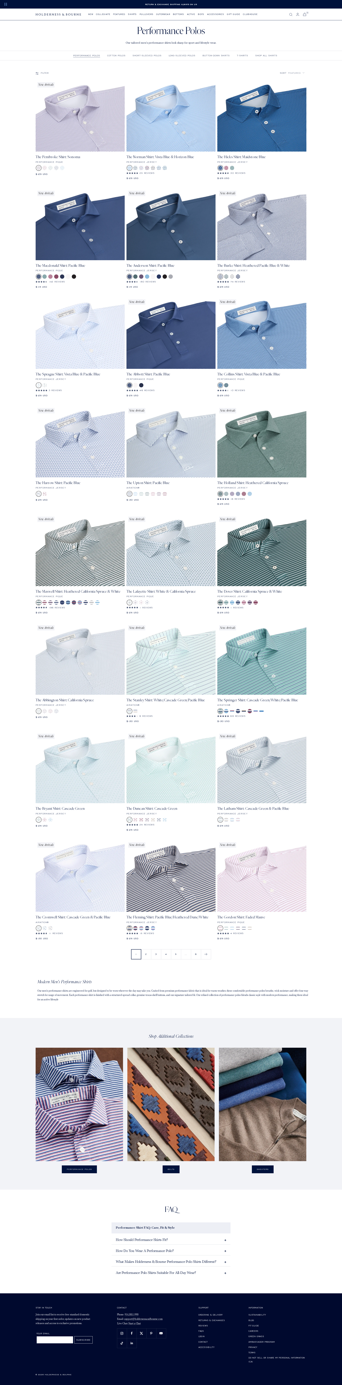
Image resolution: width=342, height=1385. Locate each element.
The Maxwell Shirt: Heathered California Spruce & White (78, 591)
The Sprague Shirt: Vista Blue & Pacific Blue (68, 374)
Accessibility (206, 1347)
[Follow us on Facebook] (132, 1333)
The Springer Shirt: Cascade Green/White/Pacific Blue (257, 700)
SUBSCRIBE (83, 1339)
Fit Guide (253, 1325)
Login (201, 1336)
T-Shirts (242, 55)
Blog (251, 1320)
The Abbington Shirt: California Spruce (65, 700)
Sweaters (263, 1169)
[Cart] (304, 14)
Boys (201, 14)
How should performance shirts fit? (142, 1240)
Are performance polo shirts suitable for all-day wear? (156, 1273)
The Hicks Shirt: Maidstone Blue (241, 157)
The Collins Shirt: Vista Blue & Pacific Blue (248, 374)
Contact (203, 1341)
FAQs (201, 1331)
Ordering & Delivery (210, 1314)
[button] (292, 73)
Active (191, 14)
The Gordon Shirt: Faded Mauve (241, 917)
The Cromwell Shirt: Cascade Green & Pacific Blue (73, 917)
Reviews (203, 1325)
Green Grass (256, 1336)
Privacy (252, 1347)
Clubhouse (250, 14)
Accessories (215, 14)
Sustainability (257, 1314)
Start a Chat (134, 1323)
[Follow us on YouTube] (161, 1333)
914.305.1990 (131, 1314)
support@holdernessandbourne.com (143, 1319)
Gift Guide (233, 14)
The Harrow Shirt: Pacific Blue (58, 483)
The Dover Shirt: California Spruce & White (249, 591)
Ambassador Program (261, 1341)
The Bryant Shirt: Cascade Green (60, 808)
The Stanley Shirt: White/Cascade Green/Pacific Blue (165, 700)
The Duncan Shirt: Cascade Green (151, 808)
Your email (43, 1333)
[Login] (297, 14)
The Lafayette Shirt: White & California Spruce (161, 591)
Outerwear (163, 14)
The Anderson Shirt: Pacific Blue (150, 265)
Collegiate (103, 14)
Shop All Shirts (266, 55)
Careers (253, 1331)
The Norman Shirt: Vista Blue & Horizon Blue (160, 157)
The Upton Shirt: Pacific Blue (148, 483)
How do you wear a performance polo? (145, 1251)
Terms (252, 1352)
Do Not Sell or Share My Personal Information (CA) (276, 1359)
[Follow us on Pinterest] (151, 1333)
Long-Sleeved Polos (182, 55)
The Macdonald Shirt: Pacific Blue (60, 265)
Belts (171, 1169)
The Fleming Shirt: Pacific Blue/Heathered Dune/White (167, 917)
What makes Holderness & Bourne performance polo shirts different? (166, 1262)
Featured (119, 14)
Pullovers (147, 14)
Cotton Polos (116, 55)
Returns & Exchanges (211, 1320)
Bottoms (178, 14)
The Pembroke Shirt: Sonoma (58, 157)
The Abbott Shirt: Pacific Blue (148, 374)
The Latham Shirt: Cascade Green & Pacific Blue (253, 808)
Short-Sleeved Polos (147, 55)
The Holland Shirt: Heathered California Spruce (252, 483)
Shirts (132, 14)
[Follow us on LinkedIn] (132, 1343)
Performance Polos (86, 55)
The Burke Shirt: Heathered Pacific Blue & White (253, 265)
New (90, 14)
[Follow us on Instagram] (122, 1333)
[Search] (290, 14)
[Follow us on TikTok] (122, 1343)
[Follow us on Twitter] (141, 1333)
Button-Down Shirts (216, 55)
